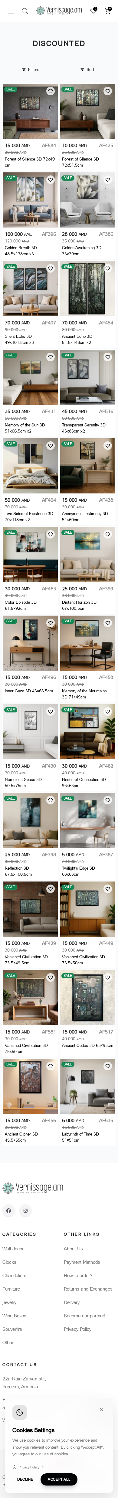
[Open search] (24, 10)
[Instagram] (25, 1210)
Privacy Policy (28, 1467)
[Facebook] (8, 1210)
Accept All (59, 1479)
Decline (25, 1479)
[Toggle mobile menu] (11, 11)
